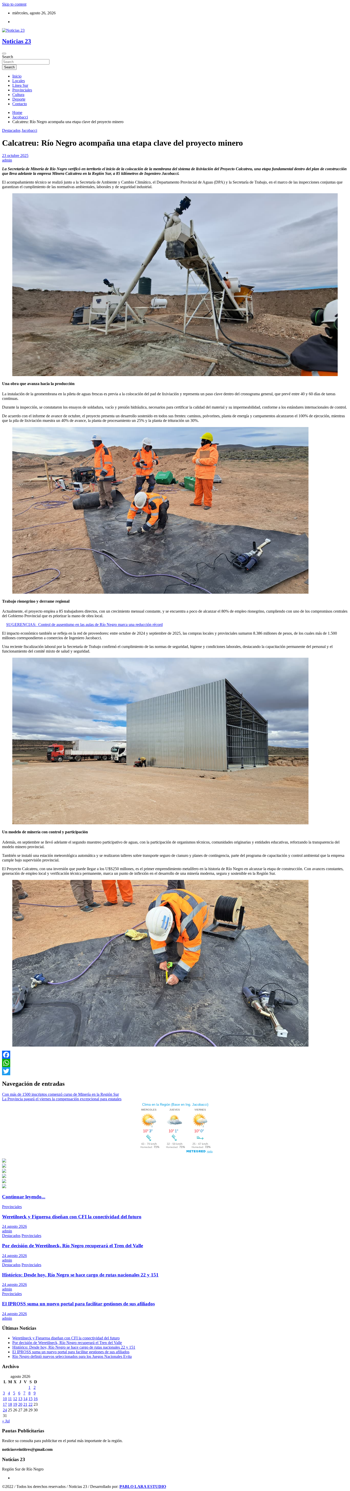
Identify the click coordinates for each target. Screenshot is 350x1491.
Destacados (11, 130)
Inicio (17, 76)
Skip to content (14, 4)
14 (25, 1399)
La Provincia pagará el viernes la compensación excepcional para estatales (61, 1099)
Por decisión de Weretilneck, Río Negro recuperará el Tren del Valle (72, 1245)
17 (5, 1404)
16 (36, 1399)
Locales (18, 81)
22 (30, 1404)
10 (5, 1399)
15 (30, 1399)
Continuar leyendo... (23, 1196)
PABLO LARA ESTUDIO (142, 1486)
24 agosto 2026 (14, 1226)
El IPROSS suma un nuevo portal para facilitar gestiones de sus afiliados (78, 1303)
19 (15, 1404)
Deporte (18, 99)
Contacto (19, 104)
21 (25, 1404)
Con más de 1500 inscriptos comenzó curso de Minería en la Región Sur (60, 1094)
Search (7, 57)
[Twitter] (175, 1071)
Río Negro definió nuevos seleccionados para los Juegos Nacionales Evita (72, 1356)
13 (20, 1399)
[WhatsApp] (175, 1063)
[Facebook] (175, 1055)
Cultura (18, 94)
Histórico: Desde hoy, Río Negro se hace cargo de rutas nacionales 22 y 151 (80, 1274)
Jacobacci (29, 130)
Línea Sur (20, 85)
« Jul (6, 1421)
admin (7, 160)
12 (15, 1399)
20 (20, 1404)
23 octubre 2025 (15, 155)
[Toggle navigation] (4, 53)
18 (10, 1404)
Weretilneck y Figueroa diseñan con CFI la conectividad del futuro (71, 1216)
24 (5, 1410)
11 (10, 1399)
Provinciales (22, 90)
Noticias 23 (16, 41)
